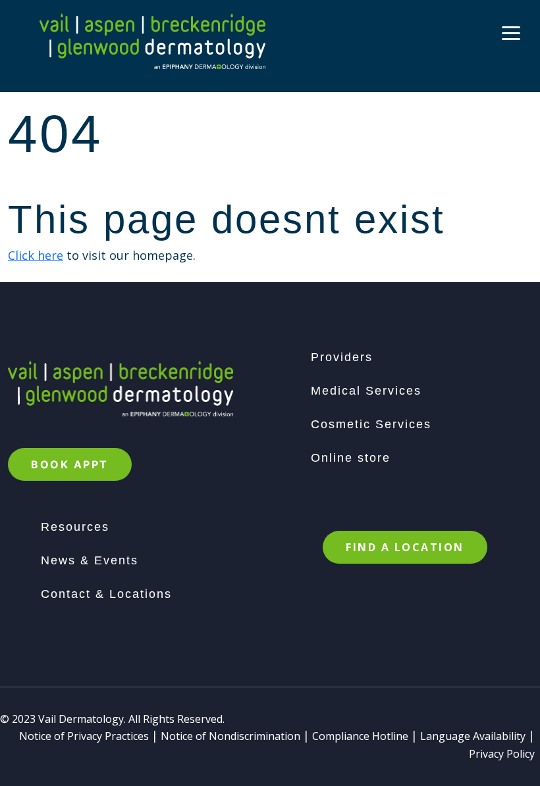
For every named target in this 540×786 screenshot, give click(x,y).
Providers (342, 357)
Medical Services (366, 390)
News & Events (89, 560)
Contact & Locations (106, 594)
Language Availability (473, 736)
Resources (75, 526)
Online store (351, 457)
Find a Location (405, 547)
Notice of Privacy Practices (84, 736)
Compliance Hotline (360, 736)
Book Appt (70, 464)
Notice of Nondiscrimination (230, 736)
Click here (35, 255)
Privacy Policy (502, 754)
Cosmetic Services (371, 424)
